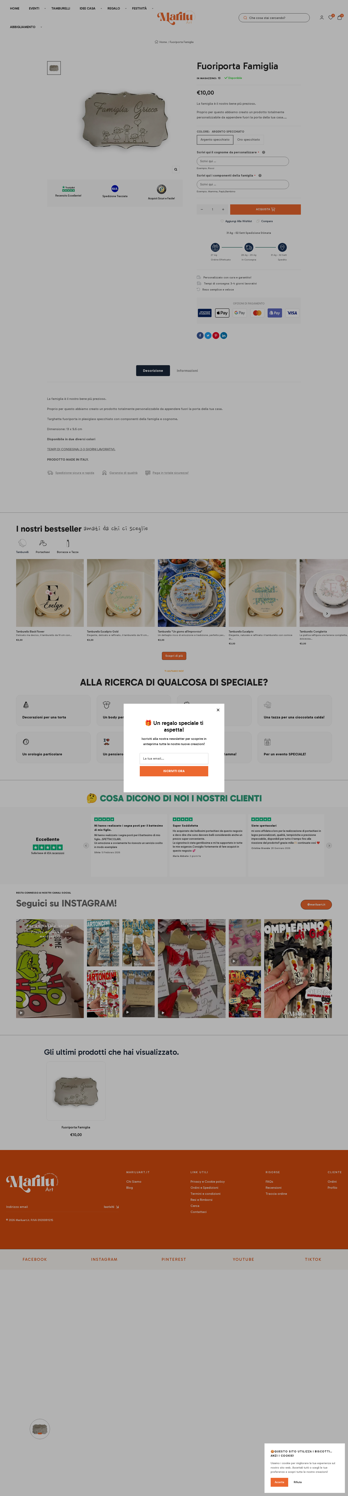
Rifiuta (298, 1482)
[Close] (218, 710)
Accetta (279, 1482)
